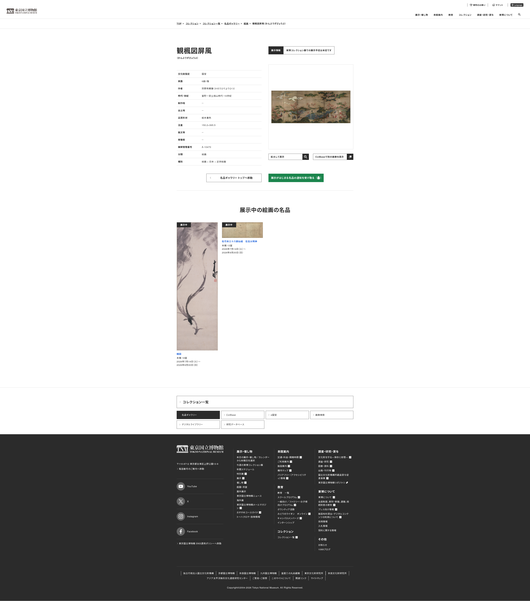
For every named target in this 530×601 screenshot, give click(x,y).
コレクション (465, 14)
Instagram (192, 516)
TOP (179, 23)
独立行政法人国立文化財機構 (198, 573)
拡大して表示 (277, 156)
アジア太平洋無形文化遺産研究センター (227, 578)
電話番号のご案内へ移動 (191, 468)
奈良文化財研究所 (337, 573)
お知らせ (322, 545)
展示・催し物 (421, 14)
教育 (450, 14)
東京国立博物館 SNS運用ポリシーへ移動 (200, 543)
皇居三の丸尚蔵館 (290, 573)
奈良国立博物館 (247, 573)
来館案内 (438, 14)
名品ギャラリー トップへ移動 (236, 178)
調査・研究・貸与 (485, 14)
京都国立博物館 (226, 573)
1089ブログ (324, 549)
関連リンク (301, 578)
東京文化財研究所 (313, 573)
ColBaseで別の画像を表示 (329, 156)
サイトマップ (317, 578)
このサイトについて (281, 578)
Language (518, 5)
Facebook (192, 531)
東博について (506, 14)
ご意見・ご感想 (259, 578)
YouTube (192, 486)
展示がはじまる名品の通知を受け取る (293, 178)
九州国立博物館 (268, 573)
